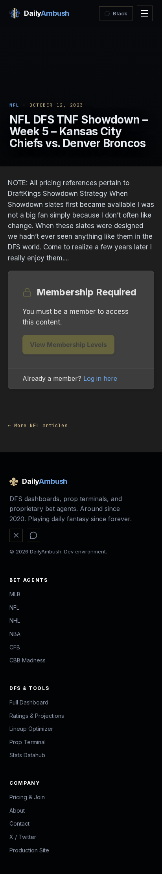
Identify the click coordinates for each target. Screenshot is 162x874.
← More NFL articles (38, 425)
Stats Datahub (27, 755)
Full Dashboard (28, 702)
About (17, 810)
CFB (14, 647)
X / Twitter (22, 836)
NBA (14, 634)
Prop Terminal (27, 742)
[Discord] (33, 535)
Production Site (29, 850)
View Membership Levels (68, 344)
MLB (14, 594)
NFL (14, 105)
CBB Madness (27, 660)
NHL (14, 620)
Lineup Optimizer (31, 728)
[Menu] (145, 13)
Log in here (100, 378)
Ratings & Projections (36, 715)
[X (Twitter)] (16, 535)
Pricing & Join (27, 797)
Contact (19, 823)
